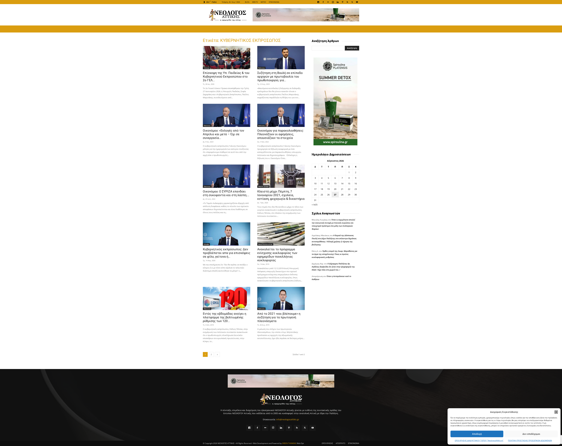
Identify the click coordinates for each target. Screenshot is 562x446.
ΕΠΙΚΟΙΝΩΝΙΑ (274, 2)
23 (355, 189)
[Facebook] (323, 2)
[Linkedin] (337, 2)
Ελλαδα (206, 244)
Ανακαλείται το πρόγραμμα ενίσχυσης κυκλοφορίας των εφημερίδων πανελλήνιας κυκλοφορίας (277, 255)
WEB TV (255, 2)
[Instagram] (333, 2)
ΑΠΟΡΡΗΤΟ (340, 443)
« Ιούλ (314, 204)
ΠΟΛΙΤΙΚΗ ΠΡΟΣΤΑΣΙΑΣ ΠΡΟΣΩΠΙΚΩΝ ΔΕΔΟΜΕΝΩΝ (530, 440)
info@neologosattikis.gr (287, 419)
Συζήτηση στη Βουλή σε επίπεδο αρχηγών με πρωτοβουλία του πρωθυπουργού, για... (280, 76)
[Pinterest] (342, 2)
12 (328, 183)
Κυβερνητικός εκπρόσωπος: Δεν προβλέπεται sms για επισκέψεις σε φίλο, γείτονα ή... (226, 253)
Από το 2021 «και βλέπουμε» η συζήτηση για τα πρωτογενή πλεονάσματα (278, 317)
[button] (556, 412)
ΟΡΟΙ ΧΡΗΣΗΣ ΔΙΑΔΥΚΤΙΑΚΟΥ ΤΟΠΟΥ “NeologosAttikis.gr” (479, 440)
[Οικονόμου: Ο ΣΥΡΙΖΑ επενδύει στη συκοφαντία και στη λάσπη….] (226, 176)
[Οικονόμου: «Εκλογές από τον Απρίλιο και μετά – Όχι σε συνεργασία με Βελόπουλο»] (226, 115)
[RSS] (347, 2)
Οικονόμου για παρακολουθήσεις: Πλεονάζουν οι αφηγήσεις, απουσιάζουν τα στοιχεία (280, 134)
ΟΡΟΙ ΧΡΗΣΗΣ (327, 443)
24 (315, 194)
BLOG (247, 2)
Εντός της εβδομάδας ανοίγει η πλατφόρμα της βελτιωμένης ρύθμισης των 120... (224, 317)
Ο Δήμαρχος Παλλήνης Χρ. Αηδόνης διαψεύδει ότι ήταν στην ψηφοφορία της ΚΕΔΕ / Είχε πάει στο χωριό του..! (333, 266)
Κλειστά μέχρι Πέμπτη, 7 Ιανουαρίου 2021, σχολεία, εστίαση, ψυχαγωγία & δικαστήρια (281, 195)
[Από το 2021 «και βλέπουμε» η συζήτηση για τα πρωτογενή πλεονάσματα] (281, 298)
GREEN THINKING (289, 443)
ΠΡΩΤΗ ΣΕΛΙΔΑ (263, 186)
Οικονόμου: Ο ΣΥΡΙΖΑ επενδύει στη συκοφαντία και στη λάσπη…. (226, 193)
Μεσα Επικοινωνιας (265, 244)
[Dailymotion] (318, 2)
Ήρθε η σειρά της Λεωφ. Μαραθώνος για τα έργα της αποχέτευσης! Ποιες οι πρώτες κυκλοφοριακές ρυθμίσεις (334, 254)
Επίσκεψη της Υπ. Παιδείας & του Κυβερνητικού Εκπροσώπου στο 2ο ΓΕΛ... (226, 76)
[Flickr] (328, 2)
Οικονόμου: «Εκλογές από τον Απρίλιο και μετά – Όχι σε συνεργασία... (223, 134)
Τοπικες (206, 68)
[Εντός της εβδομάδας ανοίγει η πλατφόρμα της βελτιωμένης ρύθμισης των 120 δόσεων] (226, 298)
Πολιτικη (261, 68)
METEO (263, 2)
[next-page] (217, 354)
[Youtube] (357, 2)
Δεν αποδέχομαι (531, 434)
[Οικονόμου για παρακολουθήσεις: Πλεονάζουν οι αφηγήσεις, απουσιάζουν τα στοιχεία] (281, 115)
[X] (352, 2)
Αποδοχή (477, 434)
